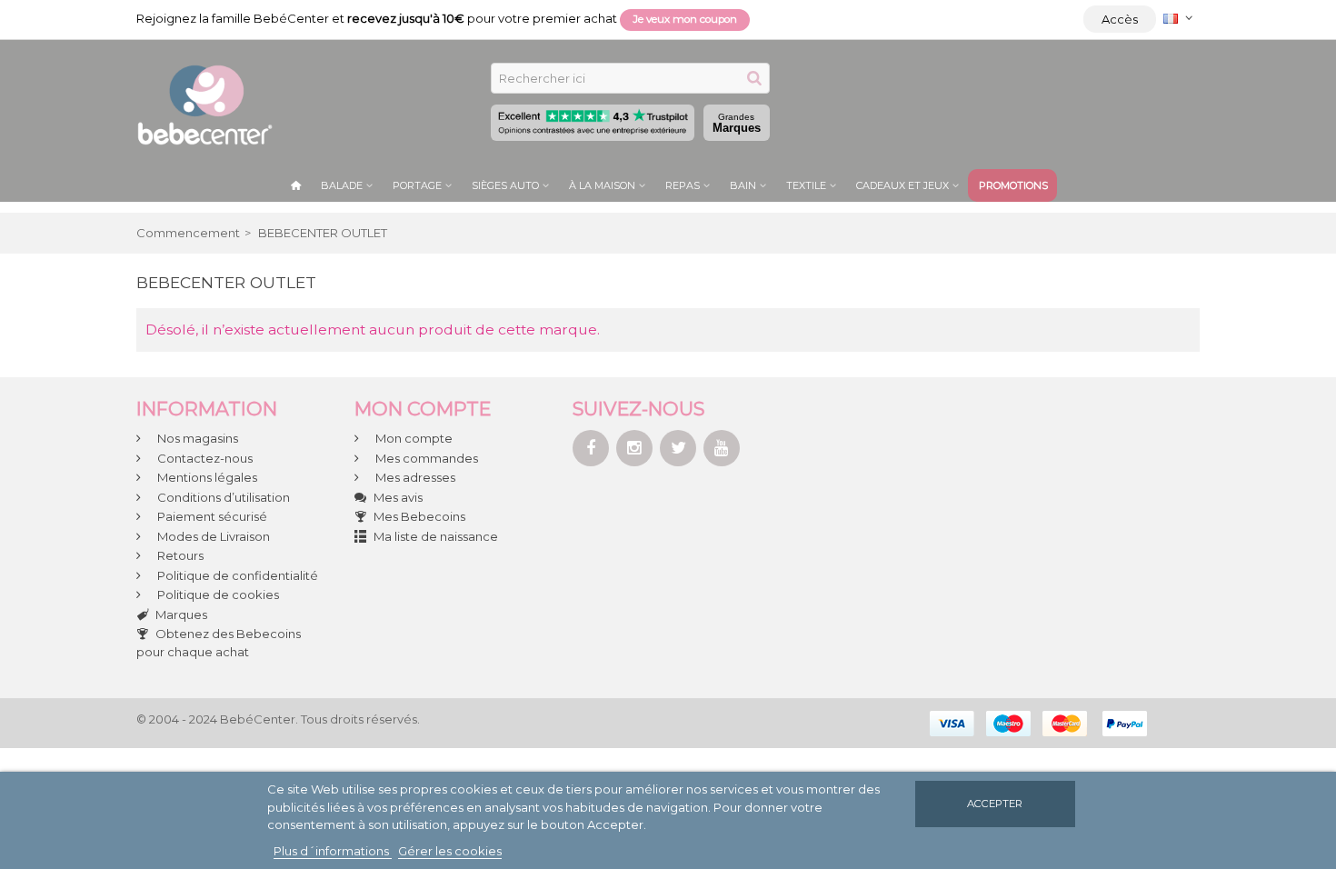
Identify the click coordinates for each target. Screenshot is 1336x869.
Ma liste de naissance (436, 536)
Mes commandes (425, 458)
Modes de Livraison (212, 536)
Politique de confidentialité (236, 575)
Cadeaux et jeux (902, 185)
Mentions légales (206, 477)
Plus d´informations (333, 851)
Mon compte (413, 438)
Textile (806, 185)
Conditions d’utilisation (222, 497)
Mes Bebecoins (419, 516)
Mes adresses (414, 477)
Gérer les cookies (450, 851)
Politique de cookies (217, 594)
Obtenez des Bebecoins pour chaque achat (218, 642)
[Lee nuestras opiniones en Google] (592, 123)
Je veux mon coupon (685, 19)
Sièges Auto (505, 185)
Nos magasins (196, 438)
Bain (743, 185)
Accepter (994, 803)
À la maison (602, 185)
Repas (682, 185)
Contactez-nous (204, 458)
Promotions (1013, 185)
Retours (179, 555)
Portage (417, 185)
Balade (342, 185)
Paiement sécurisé (211, 516)
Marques (737, 123)
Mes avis (398, 497)
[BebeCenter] (204, 102)
